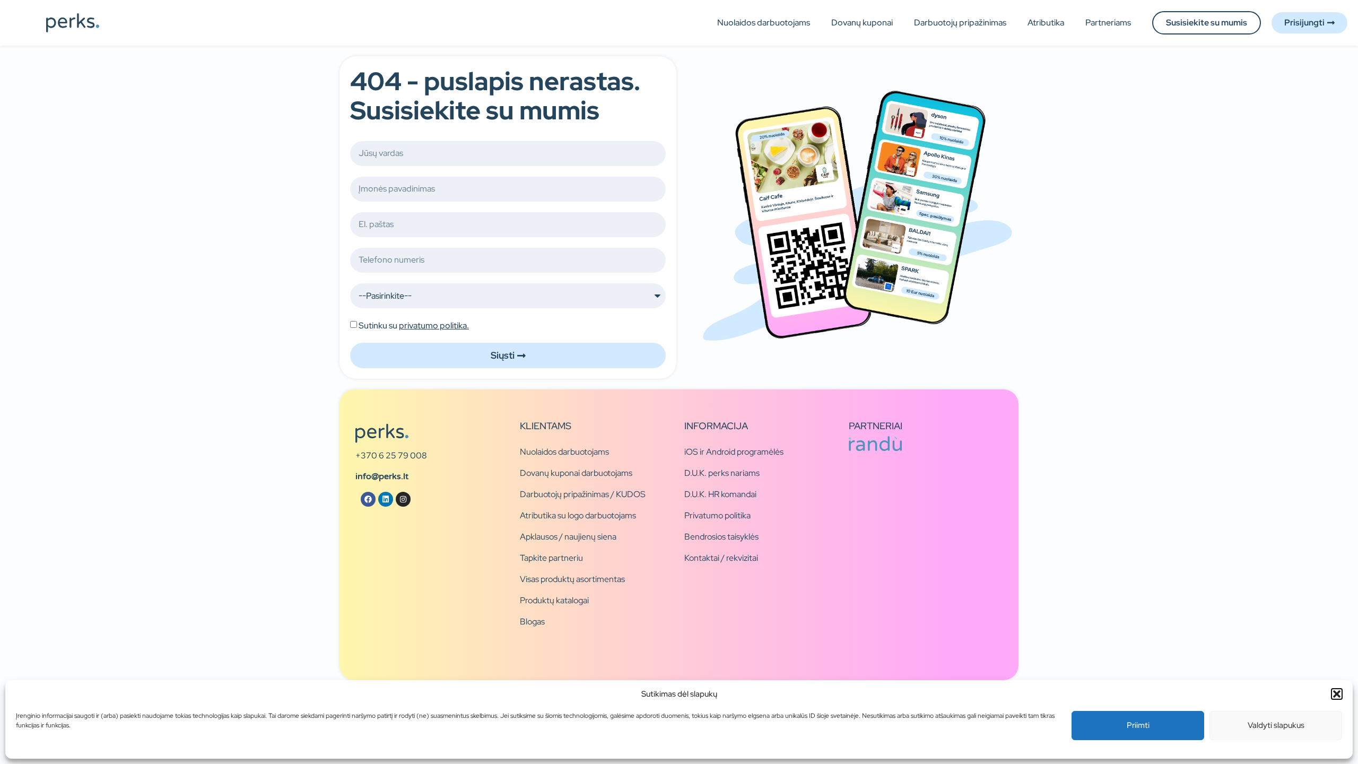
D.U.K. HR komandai (720, 494)
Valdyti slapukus (1276, 725)
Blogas (532, 621)
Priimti (1138, 725)
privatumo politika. (434, 325)
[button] (1336, 694)
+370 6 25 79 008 (391, 455)
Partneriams (1108, 22)
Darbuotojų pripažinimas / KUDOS (583, 494)
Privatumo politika (717, 515)
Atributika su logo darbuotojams (578, 515)
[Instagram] (403, 499)
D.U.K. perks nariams (722, 473)
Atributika (1046, 22)
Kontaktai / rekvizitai (721, 557)
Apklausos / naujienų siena (568, 536)
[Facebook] (368, 499)
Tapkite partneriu (551, 557)
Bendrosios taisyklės (721, 536)
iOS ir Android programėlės (734, 451)
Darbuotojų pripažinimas (960, 22)
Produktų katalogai (554, 600)
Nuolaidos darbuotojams (763, 22)
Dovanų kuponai (862, 22)
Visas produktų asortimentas (572, 579)
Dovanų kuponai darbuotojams (576, 473)
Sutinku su (414, 325)
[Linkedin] (385, 499)
